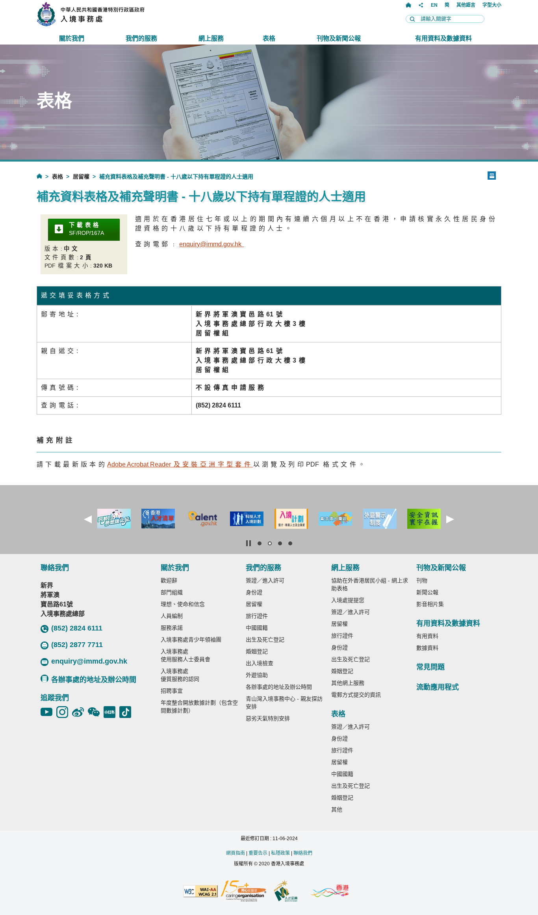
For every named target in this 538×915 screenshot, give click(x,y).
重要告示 (258, 853)
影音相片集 (430, 604)
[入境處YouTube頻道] (48, 712)
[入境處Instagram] (64, 712)
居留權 (81, 176)
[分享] (421, 5)
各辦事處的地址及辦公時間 (93, 680)
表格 (57, 176)
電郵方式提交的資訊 (356, 695)
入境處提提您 (347, 600)
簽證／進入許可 (265, 580)
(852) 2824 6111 (76, 628)
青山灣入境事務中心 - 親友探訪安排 (284, 703)
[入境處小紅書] (111, 712)
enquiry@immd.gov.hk (89, 661)
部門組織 (172, 592)
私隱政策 (280, 853)
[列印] (492, 175)
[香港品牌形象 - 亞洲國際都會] (329, 891)
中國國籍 (257, 628)
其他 (336, 809)
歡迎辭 (169, 580)
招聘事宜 (172, 691)
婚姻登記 (257, 651)
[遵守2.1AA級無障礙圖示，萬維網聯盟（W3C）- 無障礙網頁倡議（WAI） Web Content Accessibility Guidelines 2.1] (200, 891)
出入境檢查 (259, 663)
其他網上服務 (347, 683)
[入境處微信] (96, 712)
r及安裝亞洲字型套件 (180, 464)
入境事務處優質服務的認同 (180, 675)
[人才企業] (286, 891)
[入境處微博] (80, 712)
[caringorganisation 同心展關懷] (243, 891)
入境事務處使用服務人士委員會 (185, 655)
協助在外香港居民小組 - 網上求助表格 (369, 584)
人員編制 (172, 616)
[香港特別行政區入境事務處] (108, 24)
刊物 (421, 580)
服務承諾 (172, 628)
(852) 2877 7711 (77, 645)
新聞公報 (427, 592)
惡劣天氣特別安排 (268, 718)
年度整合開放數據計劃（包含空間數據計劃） (199, 706)
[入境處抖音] (127, 712)
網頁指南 (235, 853)
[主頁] (408, 5)
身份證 (254, 592)
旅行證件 (257, 616)
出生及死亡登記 (265, 639)
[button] (88, 519)
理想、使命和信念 (183, 604)
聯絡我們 (302, 853)
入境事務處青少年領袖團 (191, 639)
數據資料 (427, 648)
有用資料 (427, 636)
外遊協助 (257, 675)
